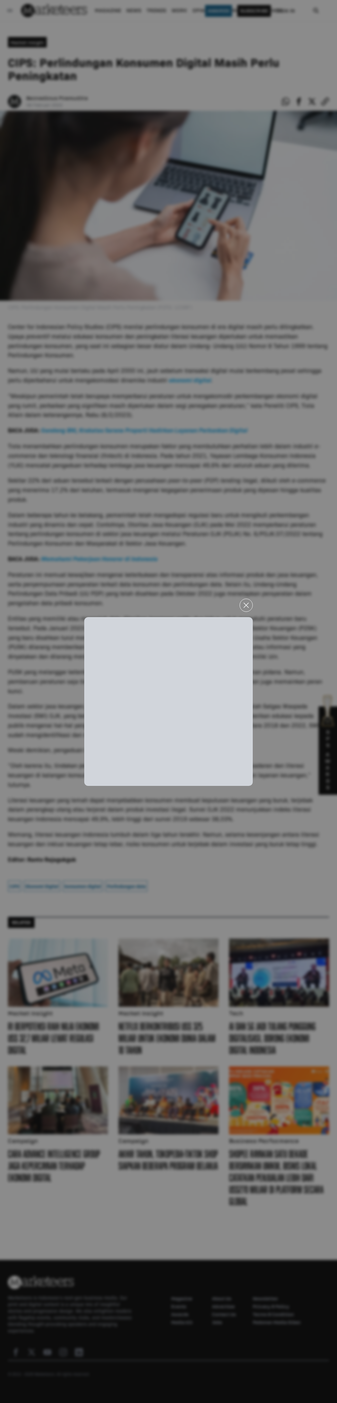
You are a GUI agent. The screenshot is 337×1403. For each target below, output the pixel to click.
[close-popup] (246, 605)
